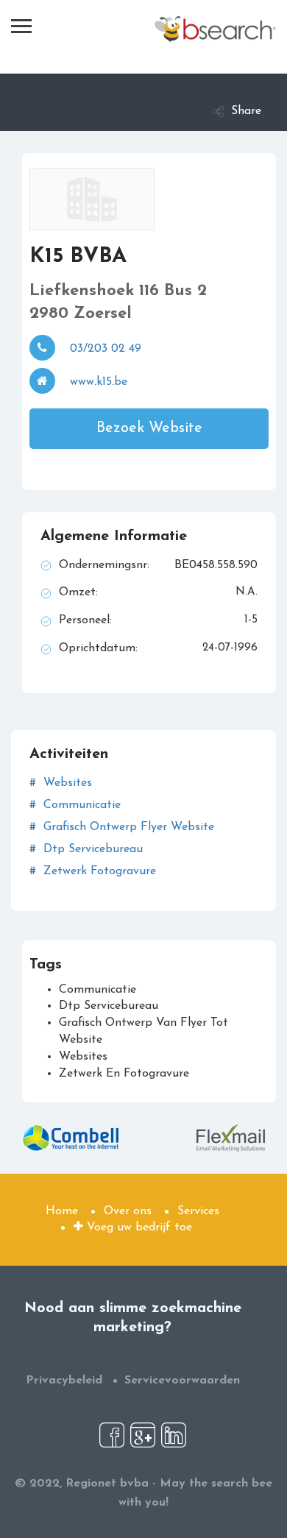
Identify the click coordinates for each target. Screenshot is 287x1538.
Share (246, 111)
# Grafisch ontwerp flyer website (121, 827)
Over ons (128, 1211)
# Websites (60, 783)
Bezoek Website (149, 428)
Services (198, 1211)
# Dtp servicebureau (86, 849)
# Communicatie (75, 805)
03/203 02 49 (105, 349)
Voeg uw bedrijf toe (137, 1227)
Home (62, 1211)
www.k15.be (98, 382)
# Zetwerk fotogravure (92, 871)
